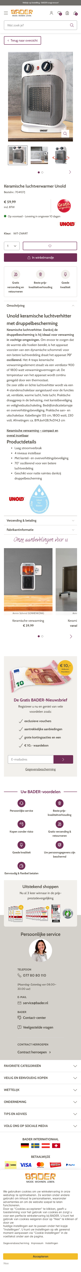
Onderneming (15, 1102)
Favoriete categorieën (22, 1066)
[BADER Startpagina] (22, 13)
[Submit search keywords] (72, 25)
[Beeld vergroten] (65, 134)
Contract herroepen (32, 1052)
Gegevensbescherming (40, 769)
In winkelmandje (43, 257)
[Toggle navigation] (6, 13)
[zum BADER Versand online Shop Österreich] (46, 1145)
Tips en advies (15, 1114)
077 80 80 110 (34, 975)
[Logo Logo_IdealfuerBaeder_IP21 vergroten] (39, 499)
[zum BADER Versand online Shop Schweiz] (56, 1145)
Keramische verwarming (28, 621)
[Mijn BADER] (51, 13)
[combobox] (40, 25)
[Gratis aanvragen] (63, 759)
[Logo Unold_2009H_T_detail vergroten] (67, 224)
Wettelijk (11, 1090)
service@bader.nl (35, 1003)
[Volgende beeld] (70, 172)
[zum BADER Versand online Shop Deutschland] (25, 1145)
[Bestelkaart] (67, 13)
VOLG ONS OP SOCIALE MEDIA (26, 1126)
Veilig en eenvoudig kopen (26, 1078)
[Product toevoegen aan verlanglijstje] (50, 246)
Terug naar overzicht (24, 40)
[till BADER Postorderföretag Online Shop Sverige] (35, 1145)
